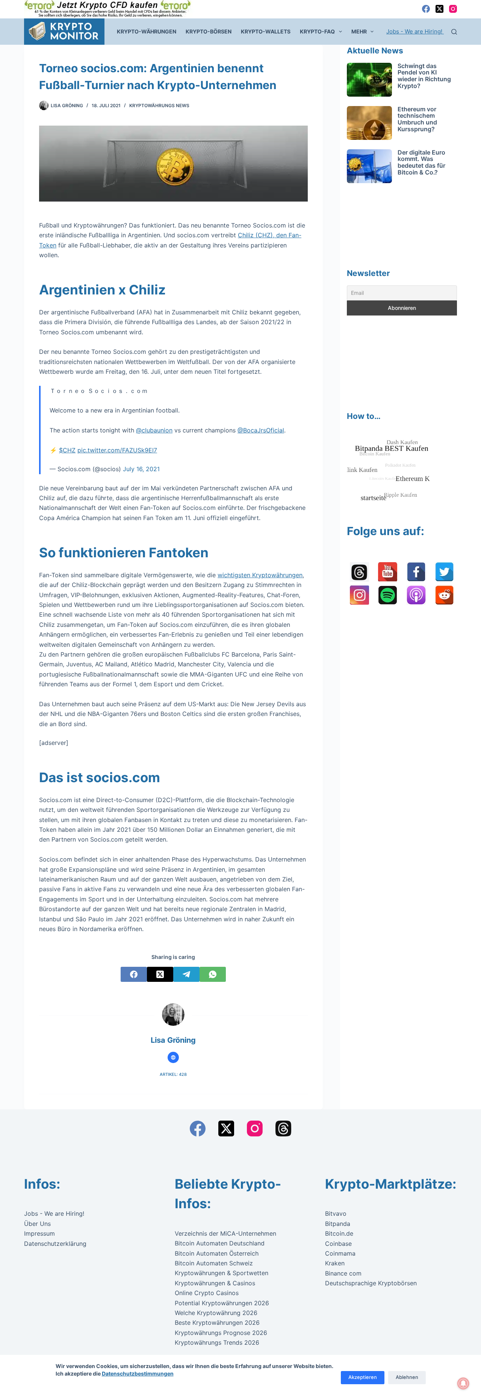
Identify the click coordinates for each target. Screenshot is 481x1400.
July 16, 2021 (141, 469)
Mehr (359, 31)
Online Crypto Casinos (207, 1293)
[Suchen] (454, 32)
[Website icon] (173, 1057)
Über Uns (37, 1223)
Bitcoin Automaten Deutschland (220, 1243)
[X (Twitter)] (439, 9)
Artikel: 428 (173, 1074)
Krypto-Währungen (146, 31)
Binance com (343, 1273)
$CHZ (67, 450)
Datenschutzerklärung (55, 1243)
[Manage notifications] (463, 1383)
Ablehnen (407, 1377)
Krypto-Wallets (265, 31)
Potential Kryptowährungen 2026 (222, 1303)
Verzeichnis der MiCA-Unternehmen (225, 1233)
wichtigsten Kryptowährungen (260, 575)
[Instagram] (453, 9)
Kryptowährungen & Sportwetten (221, 1273)
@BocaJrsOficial (260, 430)
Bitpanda (337, 1223)
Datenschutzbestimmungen (138, 1373)
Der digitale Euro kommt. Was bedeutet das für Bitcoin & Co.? (421, 162)
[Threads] (283, 1128)
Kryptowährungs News (159, 105)
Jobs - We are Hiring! (415, 31)
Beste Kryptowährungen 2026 (217, 1322)
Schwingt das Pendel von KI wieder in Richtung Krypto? (424, 75)
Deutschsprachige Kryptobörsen (371, 1283)
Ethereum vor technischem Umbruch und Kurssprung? (417, 119)
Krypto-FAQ (317, 31)
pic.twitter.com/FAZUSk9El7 (117, 450)
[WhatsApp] (213, 974)
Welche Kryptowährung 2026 (216, 1313)
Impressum (39, 1233)
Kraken (335, 1263)
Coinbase (338, 1243)
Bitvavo (335, 1213)
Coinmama (340, 1253)
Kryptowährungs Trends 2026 (217, 1342)
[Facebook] (426, 9)
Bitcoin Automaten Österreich (217, 1253)
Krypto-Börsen (208, 31)
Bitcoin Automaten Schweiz (214, 1263)
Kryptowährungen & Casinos (215, 1283)
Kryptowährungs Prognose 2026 (221, 1332)
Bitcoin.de (339, 1233)
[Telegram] (186, 974)
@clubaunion (154, 430)
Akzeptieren (362, 1377)
